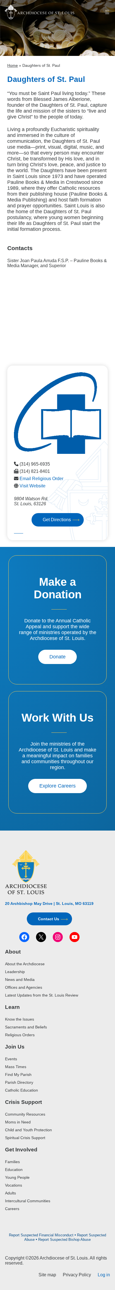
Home (12, 65)
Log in (104, 1274)
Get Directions (57, 519)
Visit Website (32, 485)
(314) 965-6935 (35, 464)
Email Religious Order (41, 478)
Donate (57, 657)
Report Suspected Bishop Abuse (64, 1239)
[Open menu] (107, 12)
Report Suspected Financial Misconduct (41, 1235)
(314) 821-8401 (35, 471)
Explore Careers (57, 786)
